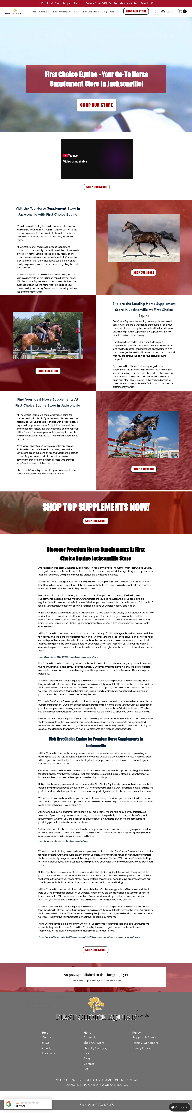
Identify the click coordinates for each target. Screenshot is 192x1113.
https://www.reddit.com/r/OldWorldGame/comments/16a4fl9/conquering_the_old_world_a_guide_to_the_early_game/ (90, 937)
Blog (87, 1058)
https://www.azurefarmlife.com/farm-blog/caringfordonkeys (63, 841)
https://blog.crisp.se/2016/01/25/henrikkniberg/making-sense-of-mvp (68, 657)
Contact (89, 1063)
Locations (48, 1053)
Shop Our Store (94, 1042)
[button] (183, 11)
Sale (86, 1053)
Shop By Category (96, 1048)
